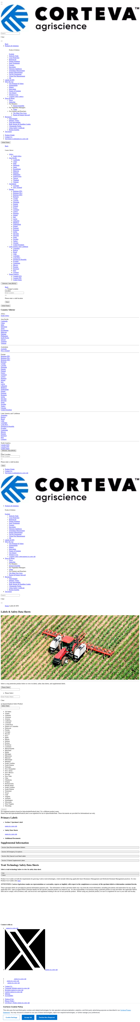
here (19, 881)
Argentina (16, 248)
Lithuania (16, 221)
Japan (15, 167)
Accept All (28, 1017)
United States (6, 142)
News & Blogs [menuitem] (10, 98)
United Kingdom (18, 245)
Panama (15, 267)
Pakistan (16, 173)
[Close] (6, 289)
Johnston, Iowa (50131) (8, 450)
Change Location (12, 289)
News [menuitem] (11, 100)
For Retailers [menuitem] (13, 104)
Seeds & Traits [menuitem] (13, 56)
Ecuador (16, 261)
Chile (15, 254)
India (14, 163)
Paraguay (16, 269)
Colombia (16, 256)
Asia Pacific (13, 158)
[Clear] (6, 295)
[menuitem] (11, 54)
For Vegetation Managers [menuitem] (17, 107)
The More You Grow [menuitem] (20, 113)
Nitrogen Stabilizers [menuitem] (15, 69)
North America (14, 274)
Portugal (16, 228)
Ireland (15, 215)
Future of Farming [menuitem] (15, 91)
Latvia (15, 219)
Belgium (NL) (17, 193)
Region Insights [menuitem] (14, 130)
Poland (15, 226)
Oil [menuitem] (10, 78)
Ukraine (15, 243)
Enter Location (5, 454)
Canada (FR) (17, 278)
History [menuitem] (11, 87)
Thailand (16, 180)
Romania (16, 230)
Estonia (15, 204)
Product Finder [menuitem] (10, 135)
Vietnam (16, 182)
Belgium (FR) (17, 191)
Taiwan (15, 178)
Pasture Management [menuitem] (16, 72)
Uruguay (16, 272)
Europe (11, 189)
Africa (11, 154)
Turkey (15, 241)
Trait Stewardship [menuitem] (14, 122)
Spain (15, 237)
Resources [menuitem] (8, 117)
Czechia (15, 200)
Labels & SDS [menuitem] (9, 80)
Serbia (15, 232)
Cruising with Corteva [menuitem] (16, 96)
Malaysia (16, 171)
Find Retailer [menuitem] (13, 119)
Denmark (16, 202)
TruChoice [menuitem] (8, 131)
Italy (14, 217)
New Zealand (17, 187)
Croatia (15, 198)
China (15, 162)
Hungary (16, 213)
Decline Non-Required (47, 1017)
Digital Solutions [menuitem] (14, 61)
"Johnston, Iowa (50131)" (9, 283)
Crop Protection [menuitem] (14, 58)
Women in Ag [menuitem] (13, 95)
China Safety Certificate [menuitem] (16, 128)
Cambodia (16, 160)
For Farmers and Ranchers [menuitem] (17, 111)
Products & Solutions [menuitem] (12, 46)
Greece (15, 211)
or (2, 704)
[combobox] (10, 697)
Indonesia (16, 165)
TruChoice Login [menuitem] (16, 139)
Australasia (12, 184)
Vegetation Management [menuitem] (17, 71)
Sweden (15, 239)
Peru (14, 270)
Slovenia (16, 235)
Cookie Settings (11, 1017)
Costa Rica (16, 258)
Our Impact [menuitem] (12, 93)
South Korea (17, 176)
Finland (15, 206)
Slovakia (16, 234)
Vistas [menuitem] (15, 109)
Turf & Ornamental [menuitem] (15, 74)
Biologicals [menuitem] (12, 59)
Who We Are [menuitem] (9, 82)
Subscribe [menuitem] (12, 102)
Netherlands (17, 224)
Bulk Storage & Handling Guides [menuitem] (20, 124)
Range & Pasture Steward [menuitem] (21, 115)
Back (6, 44)
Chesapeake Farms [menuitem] (15, 126)
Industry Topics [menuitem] (14, 120)
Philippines (16, 174)
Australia (16, 186)
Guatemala (16, 263)
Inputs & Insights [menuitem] (18, 106)
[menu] (1, 2)
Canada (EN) (17, 276)
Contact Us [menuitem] (8, 137)
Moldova (16, 222)
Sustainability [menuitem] (13, 85)
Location (8, 291)
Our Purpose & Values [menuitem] (16, 83)
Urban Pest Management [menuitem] (17, 76)
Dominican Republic (20, 259)
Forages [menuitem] (11, 65)
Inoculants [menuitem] (12, 67)
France (15, 208)
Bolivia (15, 250)
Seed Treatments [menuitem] (14, 63)
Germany (16, 210)
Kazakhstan (17, 169)
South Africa (17, 156)
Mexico (15, 265)
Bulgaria (16, 197)
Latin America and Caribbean (18, 246)
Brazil (15, 252)
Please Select (6, 687)
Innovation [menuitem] (12, 89)
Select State (5, 706)
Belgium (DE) (17, 195)
